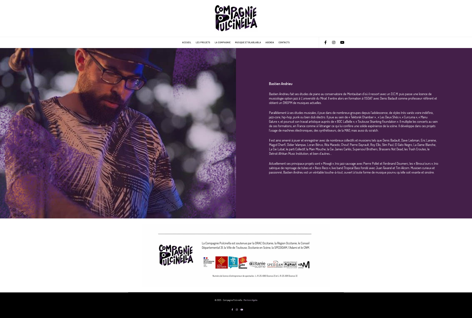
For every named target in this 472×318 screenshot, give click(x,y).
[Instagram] (331, 42)
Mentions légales (250, 300)
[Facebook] (323, 42)
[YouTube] (340, 42)
